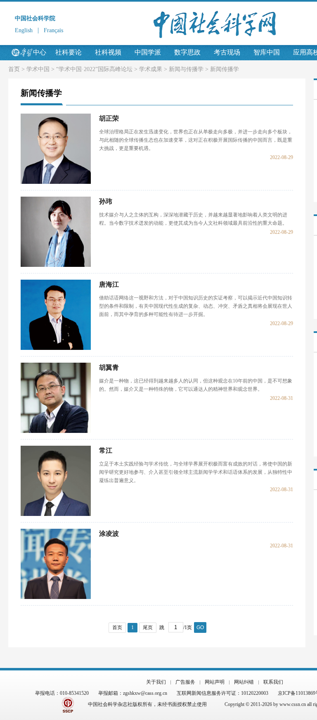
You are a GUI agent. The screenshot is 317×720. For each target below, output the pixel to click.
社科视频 (108, 52)
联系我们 (273, 682)
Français (53, 30)
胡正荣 (109, 118)
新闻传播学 (224, 69)
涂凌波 (109, 533)
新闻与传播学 (186, 69)
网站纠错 (244, 682)
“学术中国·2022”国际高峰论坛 (94, 69)
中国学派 (148, 52)
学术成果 (150, 69)
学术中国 (38, 69)
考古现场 (227, 52)
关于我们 (156, 682)
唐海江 (109, 284)
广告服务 (185, 682)
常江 (105, 450)
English (24, 30)
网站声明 (215, 682)
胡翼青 (109, 367)
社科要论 (68, 52)
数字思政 (187, 52)
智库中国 (266, 52)
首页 (14, 69)
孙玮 (105, 201)
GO (200, 627)
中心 (39, 52)
